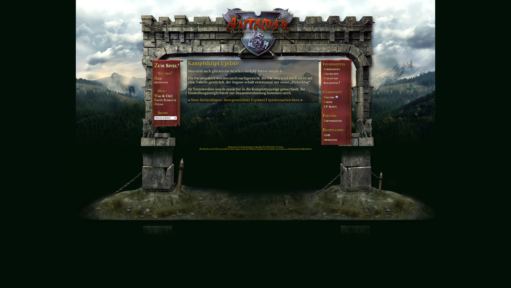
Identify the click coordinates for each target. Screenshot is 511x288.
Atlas (158, 104)
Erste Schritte (165, 100)
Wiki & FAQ (163, 96)
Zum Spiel (165, 66)
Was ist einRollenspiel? (332, 81)
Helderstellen (161, 80)
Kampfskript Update (213, 63)
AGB (327, 135)
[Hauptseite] (255, 29)
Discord (329, 97)
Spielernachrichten (283, 100)
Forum (328, 102)
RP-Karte (330, 106)
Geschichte (331, 74)
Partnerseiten (333, 121)
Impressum (330, 140)
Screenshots (332, 69)
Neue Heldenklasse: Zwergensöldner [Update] (228, 100)
